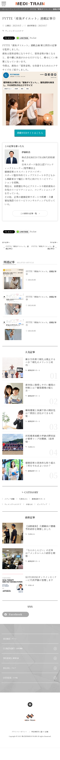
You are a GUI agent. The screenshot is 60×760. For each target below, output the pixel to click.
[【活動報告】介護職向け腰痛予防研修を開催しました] (12, 533)
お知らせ (29, 504)
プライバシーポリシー (19, 732)
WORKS (11, 658)
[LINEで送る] (22, 38)
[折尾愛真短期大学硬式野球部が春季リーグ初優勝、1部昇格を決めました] (12, 444)
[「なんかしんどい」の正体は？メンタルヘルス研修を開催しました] (12, 558)
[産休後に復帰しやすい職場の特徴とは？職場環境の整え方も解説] (12, 393)
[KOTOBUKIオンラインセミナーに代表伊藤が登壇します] (12, 584)
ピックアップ (42, 504)
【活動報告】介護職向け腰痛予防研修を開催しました (40, 527)
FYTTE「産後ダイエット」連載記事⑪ (17, 247)
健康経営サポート (34, 370)
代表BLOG (31, 447)
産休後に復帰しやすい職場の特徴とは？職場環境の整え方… (40, 387)
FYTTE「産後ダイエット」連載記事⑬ (42, 247)
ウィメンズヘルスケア (14, 31)
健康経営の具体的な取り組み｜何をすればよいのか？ (40, 464)
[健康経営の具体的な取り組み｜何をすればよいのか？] (12, 469)
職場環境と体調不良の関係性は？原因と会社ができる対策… (40, 413)
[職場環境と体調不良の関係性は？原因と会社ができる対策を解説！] (12, 418)
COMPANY (13, 648)
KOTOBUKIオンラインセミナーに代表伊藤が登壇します (41, 578)
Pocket (33, 38)
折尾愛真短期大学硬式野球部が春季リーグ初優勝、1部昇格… (40, 438)
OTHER (10, 677)
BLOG (9, 668)
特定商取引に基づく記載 (39, 732)
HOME (10, 638)
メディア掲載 (9, 499)
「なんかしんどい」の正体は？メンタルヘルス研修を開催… (40, 553)
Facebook (15, 614)
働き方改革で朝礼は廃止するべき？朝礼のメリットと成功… (40, 362)
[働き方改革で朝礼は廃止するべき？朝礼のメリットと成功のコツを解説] (12, 367)
